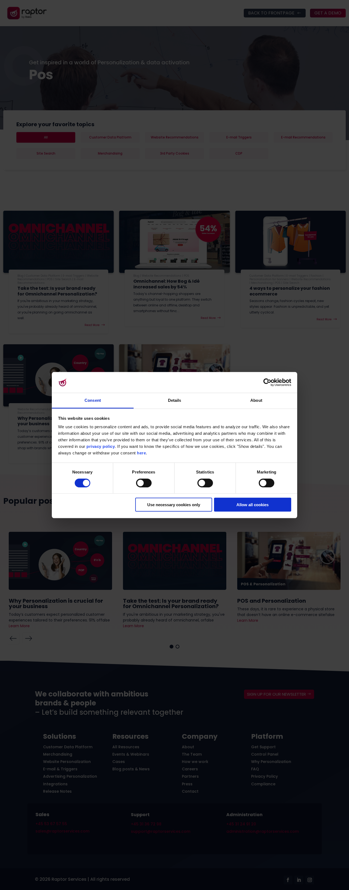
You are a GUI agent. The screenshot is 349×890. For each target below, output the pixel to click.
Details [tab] (174, 400)
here (141, 453)
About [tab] (256, 400)
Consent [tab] (93, 400)
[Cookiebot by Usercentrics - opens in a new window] (267, 382)
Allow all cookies (252, 504)
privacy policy (100, 446)
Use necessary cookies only (173, 504)
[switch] (144, 482)
